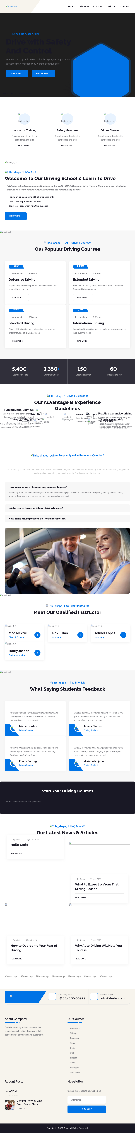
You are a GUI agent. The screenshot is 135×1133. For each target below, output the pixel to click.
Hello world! (20, 845)
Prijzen (111, 6)
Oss (72, 1053)
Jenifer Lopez (105, 633)
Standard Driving (21, 323)
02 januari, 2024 (32, 839)
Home (71, 6)
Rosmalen (74, 1038)
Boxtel (73, 1048)
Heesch (73, 1058)
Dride (66, 1128)
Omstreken (75, 1072)
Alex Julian (60, 633)
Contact (124, 6)
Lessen (97, 6)
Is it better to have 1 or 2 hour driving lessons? (36, 508)
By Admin (17, 839)
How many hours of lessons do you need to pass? (38, 487)
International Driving (88, 323)
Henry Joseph (19, 651)
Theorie (84, 6)
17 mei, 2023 (95, 879)
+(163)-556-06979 (72, 998)
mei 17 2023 (24, 1109)
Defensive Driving (22, 279)
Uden (72, 1062)
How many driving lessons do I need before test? (37, 518)
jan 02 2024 (12, 1096)
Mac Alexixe (18, 633)
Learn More (15, 73)
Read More (23, 145)
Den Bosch (75, 1028)
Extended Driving (86, 279)
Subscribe (87, 1109)
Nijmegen (74, 1067)
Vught (72, 1043)
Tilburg (73, 1033)
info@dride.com (112, 998)
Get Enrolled (42, 73)
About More (14, 216)
